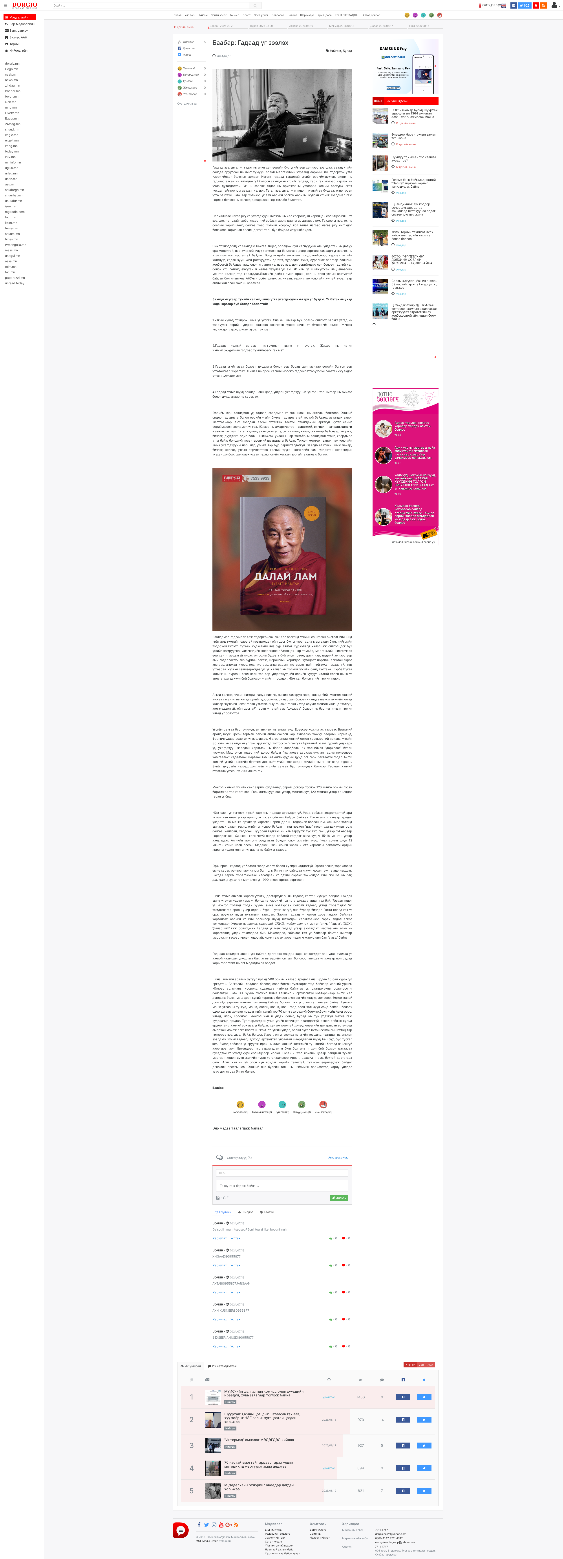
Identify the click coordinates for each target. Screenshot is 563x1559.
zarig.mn (11, 146)
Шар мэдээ (307, 15)
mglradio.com (15, 212)
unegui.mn (12, 255)
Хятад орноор (371, 15)
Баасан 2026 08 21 (221, 25)
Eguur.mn (11, 118)
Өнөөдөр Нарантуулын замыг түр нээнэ (413, 136)
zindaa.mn (12, 85)
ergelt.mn (12, 140)
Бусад (347, 51)
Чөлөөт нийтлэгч (320, 1537)
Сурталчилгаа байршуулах (282, 1553)
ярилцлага (325, 15)
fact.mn (10, 217)
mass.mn (11, 250)
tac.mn (10, 272)
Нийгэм (203, 15)
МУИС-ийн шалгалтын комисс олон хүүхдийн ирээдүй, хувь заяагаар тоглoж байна (263, 1393)
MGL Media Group (207, 1541)
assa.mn (11, 261)
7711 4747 (381, 1530)
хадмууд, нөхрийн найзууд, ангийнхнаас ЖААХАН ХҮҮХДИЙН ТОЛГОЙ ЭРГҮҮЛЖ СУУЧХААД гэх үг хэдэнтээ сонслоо (415, 481)
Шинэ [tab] (378, 101)
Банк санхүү (18, 30)
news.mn (11, 80)
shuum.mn (12, 234)
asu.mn (10, 184)
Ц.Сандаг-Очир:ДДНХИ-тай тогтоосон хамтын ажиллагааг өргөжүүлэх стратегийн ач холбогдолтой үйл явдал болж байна (414, 312)
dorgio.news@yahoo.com (390, 1533)
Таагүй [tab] (268, 1212)
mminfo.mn (13, 162)
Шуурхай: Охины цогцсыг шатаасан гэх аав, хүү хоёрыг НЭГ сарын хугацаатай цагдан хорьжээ (262, 1418)
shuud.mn (12, 129)
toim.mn (10, 266)
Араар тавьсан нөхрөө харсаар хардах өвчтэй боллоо (412, 426)
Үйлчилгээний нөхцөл (279, 1545)
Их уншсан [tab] (192, 1366)
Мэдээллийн (18, 17)
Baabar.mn (12, 91)
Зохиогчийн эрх (275, 1537)
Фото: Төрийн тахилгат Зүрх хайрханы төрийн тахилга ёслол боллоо (412, 235)
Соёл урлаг (261, 15)
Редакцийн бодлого (277, 1533)
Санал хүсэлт (273, 1541)
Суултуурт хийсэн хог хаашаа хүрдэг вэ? (413, 158)
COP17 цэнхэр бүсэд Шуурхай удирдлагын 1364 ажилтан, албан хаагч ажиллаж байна (414, 113)
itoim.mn (11, 223)
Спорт (246, 15)
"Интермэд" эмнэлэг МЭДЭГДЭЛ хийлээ (259, 1440)
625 (526, 5)
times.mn (11, 239)
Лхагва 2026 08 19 (300, 25)
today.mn (12, 151)
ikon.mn (10, 102)
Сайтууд (315, 1533)
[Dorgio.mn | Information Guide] (181, 1530)
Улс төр (189, 15)
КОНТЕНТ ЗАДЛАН (347, 15)
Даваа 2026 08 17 (381, 25)
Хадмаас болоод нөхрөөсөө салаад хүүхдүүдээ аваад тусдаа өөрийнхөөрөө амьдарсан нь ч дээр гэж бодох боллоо (414, 514)
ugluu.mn (11, 168)
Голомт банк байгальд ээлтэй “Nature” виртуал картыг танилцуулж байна (413, 183)
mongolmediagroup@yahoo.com (395, 1542)
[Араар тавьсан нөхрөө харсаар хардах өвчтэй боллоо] (383, 429)
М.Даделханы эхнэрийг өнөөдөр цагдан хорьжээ (259, 1487)
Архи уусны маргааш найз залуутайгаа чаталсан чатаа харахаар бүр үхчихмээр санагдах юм (415, 452)
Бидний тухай (273, 1529)
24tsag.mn (12, 124)
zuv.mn (10, 157)
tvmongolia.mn (15, 245)
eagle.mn (11, 135)
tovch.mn (11, 96)
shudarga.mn (14, 190)
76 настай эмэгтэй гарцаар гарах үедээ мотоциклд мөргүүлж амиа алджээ (258, 1464)
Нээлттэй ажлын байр (279, 1549)
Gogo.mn (11, 69)
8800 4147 (382, 1538)
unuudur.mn (13, 201)
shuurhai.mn (13, 195)
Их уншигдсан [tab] (397, 101)
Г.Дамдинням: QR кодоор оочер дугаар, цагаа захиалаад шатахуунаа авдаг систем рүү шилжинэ (413, 209)
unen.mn (11, 179)
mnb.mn (11, 107)
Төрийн (14, 44)
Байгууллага (318, 1529)
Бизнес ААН (18, 37)
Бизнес (234, 15)
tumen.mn (12, 228)
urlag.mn (11, 173)
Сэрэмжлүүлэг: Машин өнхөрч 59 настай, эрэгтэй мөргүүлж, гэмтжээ (414, 284)
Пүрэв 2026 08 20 (261, 25)
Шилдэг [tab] (247, 1212)
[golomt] (406, 65)
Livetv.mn (12, 113)
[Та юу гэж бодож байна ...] (282, 1185)
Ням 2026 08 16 (418, 25)
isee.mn (10, 206)
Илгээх (340, 1198)
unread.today (14, 283)
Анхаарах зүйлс (338, 1157)
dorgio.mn (12, 63)
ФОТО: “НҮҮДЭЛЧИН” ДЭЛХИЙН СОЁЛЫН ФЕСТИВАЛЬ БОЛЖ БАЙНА (411, 259)
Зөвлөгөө (278, 15)
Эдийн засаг (219, 15)
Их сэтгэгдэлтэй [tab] (223, 1366)
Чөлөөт (292, 15)
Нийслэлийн (18, 50)
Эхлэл (177, 15)
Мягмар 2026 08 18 (341, 25)
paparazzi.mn (15, 277)
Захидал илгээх (386, 529)
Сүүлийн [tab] (224, 1212)
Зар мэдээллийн (22, 24)
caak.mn (11, 74)
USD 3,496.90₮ (496, 5)
